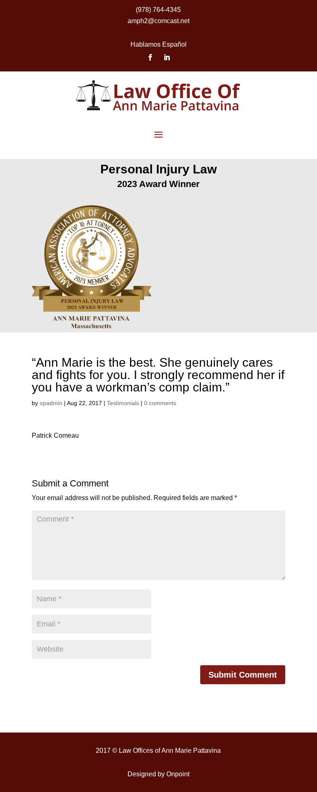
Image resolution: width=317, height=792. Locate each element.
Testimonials (123, 403)
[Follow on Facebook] (150, 57)
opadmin (51, 403)
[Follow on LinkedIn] (166, 57)
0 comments (160, 403)
